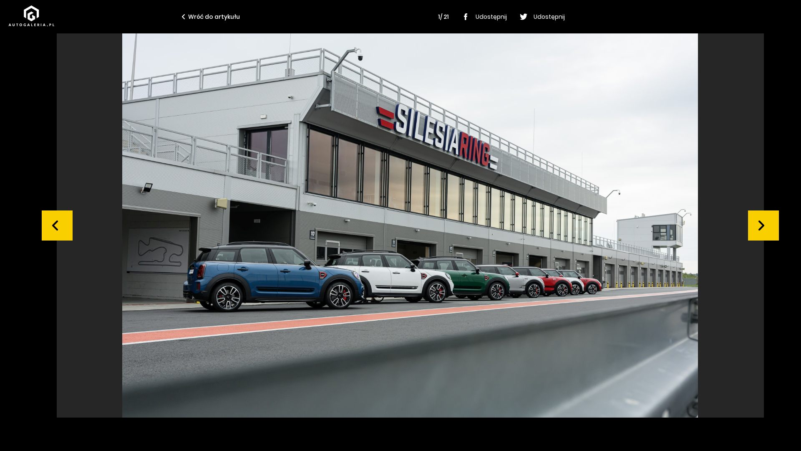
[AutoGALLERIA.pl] (31, 16)
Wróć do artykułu (214, 16)
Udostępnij (491, 17)
